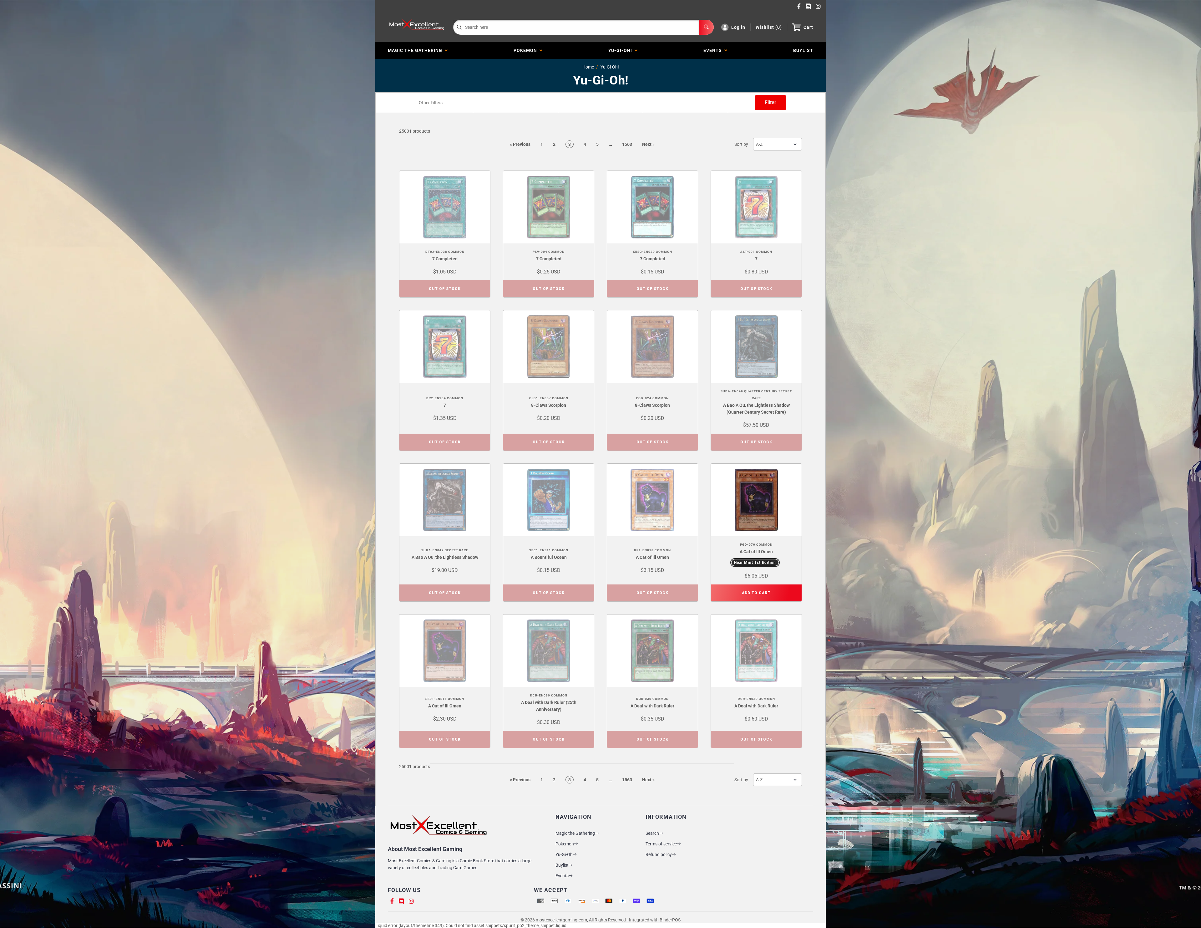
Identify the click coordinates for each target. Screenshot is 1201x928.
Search (652, 833)
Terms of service (661, 843)
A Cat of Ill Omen (652, 557)
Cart (808, 27)
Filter (770, 102)
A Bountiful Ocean (549, 557)
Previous (520, 144)
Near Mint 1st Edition (755, 562)
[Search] (706, 27)
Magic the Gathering (416, 50)
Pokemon (527, 50)
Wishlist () (769, 27)
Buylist (562, 865)
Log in (738, 27)
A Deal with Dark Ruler (652, 705)
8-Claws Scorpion (548, 405)
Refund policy (659, 854)
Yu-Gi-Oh (564, 854)
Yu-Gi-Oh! (621, 50)
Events (713, 50)
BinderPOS (670, 919)
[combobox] (430, 103)
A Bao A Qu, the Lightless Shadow (445, 557)
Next (648, 144)
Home (588, 66)
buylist (803, 50)
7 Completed (445, 258)
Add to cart (756, 593)
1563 (627, 144)
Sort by (741, 144)
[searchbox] (431, 102)
